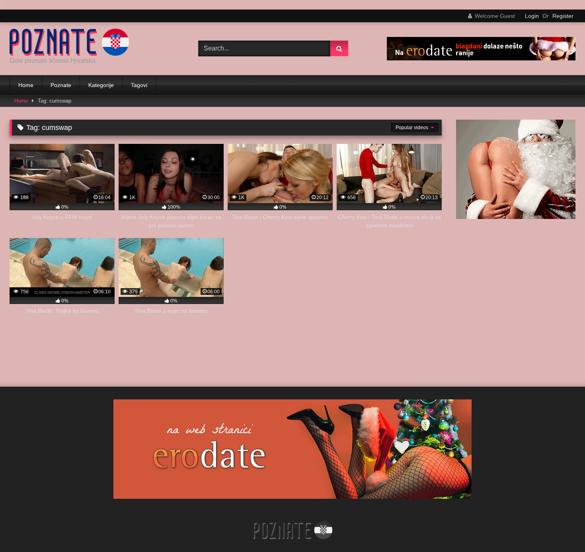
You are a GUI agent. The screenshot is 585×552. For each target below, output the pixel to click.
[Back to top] (560, 530)
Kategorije (101, 85)
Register (562, 16)
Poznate (61, 85)
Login (532, 16)
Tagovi (139, 85)
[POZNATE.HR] (69, 42)
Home (25, 85)
